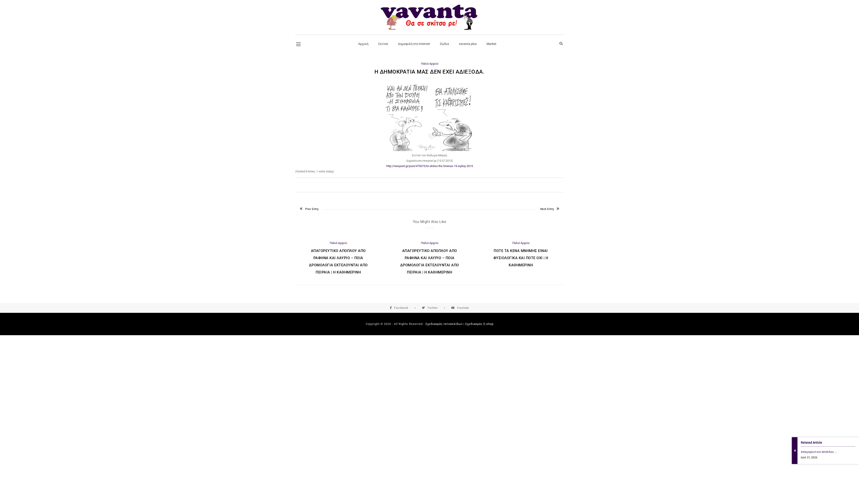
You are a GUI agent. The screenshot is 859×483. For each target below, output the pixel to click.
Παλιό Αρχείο (429, 63)
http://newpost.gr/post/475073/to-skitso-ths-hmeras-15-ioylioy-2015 (429, 166)
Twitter (432, 307)
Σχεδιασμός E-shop (479, 324)
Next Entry (547, 209)
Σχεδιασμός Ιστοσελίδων (444, 324)
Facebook (401, 307)
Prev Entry (312, 209)
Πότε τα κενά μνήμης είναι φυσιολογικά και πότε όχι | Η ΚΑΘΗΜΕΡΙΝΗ (520, 258)
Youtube (463, 307)
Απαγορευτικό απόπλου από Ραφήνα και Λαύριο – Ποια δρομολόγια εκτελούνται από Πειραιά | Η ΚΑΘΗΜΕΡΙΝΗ (338, 261)
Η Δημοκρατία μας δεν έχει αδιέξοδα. (429, 72)
